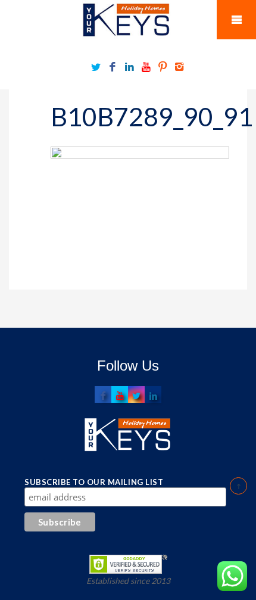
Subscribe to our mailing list (93, 482)
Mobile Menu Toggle (236, 19)
